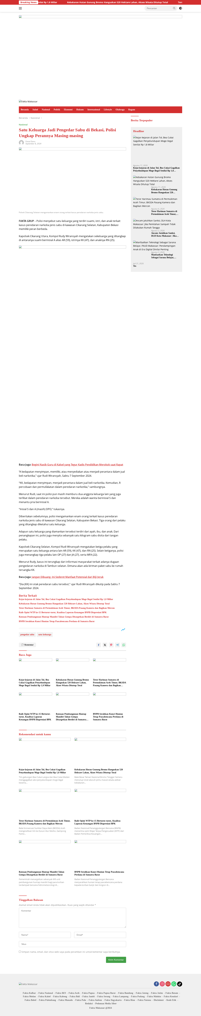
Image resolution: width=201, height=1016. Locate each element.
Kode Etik (171, 1000)
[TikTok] (179, 984)
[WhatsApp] (173, 984)
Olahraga (120, 109)
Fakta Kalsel (44, 996)
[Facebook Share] (98, 645)
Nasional (46, 109)
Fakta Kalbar (29, 993)
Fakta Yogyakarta (113, 1000)
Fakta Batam (172, 993)
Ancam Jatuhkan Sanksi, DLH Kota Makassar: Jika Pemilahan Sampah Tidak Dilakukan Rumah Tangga (164, 234)
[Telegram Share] (117, 645)
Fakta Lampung (120, 996)
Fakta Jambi (88, 996)
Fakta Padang (138, 996)
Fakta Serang (103, 996)
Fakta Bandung (125, 993)
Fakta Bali (75, 996)
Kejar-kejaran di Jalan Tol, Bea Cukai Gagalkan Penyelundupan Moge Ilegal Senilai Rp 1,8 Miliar (66, 599)
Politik (57, 109)
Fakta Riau (129, 1000)
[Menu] (21, 8)
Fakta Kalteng (60, 996)
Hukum (80, 109)
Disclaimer (159, 1000)
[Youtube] (168, 984)
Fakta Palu (80, 1000)
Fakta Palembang (47, 1000)
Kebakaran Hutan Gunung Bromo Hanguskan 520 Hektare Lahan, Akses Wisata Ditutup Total (94, 2)
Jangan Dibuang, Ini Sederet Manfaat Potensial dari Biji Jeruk (67, 577)
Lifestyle (108, 109)
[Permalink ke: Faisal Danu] (21, 142)
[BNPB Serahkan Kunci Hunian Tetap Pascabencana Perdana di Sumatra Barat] (109, 701)
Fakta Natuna (144, 1000)
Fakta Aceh (74, 993)
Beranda (25, 109)
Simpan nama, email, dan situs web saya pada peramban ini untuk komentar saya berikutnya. (71, 951)
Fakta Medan (29, 996)
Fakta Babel (30, 1000)
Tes (134, 266)
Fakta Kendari (171, 996)
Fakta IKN (61, 993)
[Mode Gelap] (180, 8)
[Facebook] (156, 984)
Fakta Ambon (95, 1000)
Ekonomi (68, 109)
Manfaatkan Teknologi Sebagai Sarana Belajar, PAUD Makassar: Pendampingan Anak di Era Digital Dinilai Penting (164, 256)
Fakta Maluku (154, 996)
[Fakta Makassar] (28, 101)
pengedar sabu (27, 634)
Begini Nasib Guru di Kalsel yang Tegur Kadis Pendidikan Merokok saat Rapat (77, 464)
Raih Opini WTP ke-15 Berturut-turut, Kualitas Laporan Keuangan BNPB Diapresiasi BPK (63, 612)
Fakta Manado (66, 1000)
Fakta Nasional (45, 993)
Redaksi (89, 1003)
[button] (174, 8)
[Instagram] (162, 984)
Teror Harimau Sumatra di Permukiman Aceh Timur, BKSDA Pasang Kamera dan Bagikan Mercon (67, 608)
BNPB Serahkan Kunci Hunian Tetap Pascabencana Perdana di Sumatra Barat (57, 621)
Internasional (93, 109)
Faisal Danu (30, 141)
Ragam (131, 109)
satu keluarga (44, 634)
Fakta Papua (88, 993)
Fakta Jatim (157, 993)
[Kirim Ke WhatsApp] (123, 645)
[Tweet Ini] (105, 645)
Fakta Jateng (142, 993)
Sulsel (35, 109)
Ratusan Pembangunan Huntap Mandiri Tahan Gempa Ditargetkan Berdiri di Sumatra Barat (64, 617)
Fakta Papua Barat (106, 993)
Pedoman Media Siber (106, 1003)
